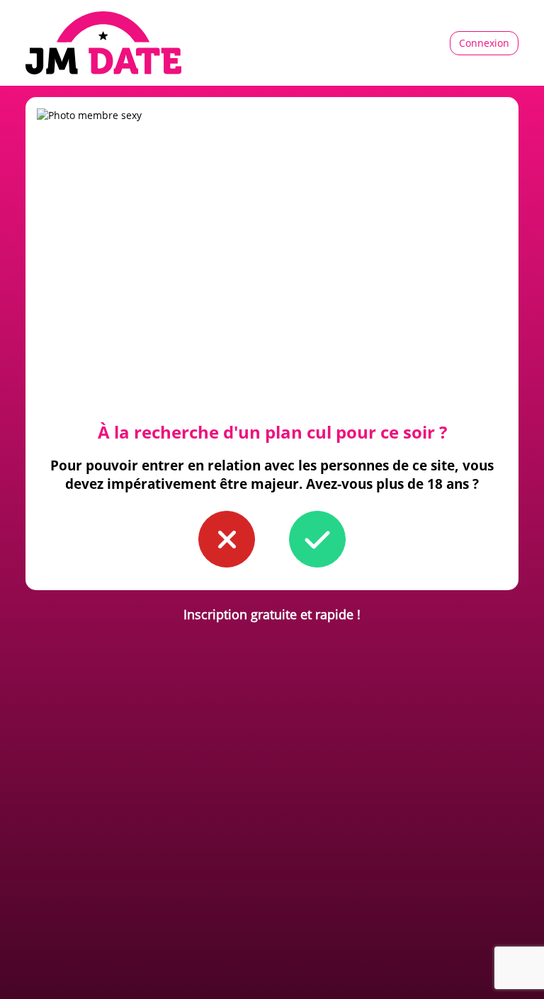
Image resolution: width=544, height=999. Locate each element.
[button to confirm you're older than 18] (317, 539)
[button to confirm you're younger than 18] (226, 539)
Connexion (484, 43)
